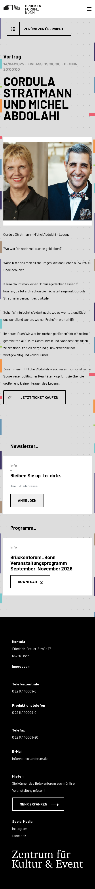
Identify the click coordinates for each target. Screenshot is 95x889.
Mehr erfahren (34, 804)
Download (28, 582)
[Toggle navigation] (89, 9)
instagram (19, 828)
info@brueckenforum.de (30, 758)
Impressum (21, 666)
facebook (19, 835)
